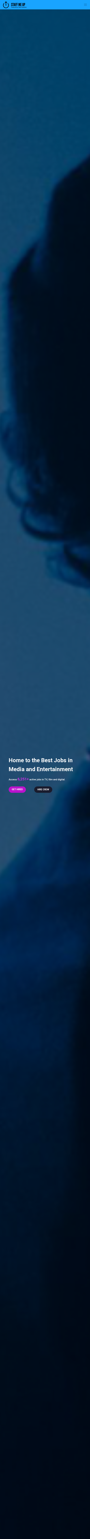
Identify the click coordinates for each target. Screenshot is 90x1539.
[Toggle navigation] (85, 4)
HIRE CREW (43, 789)
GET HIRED (17, 789)
